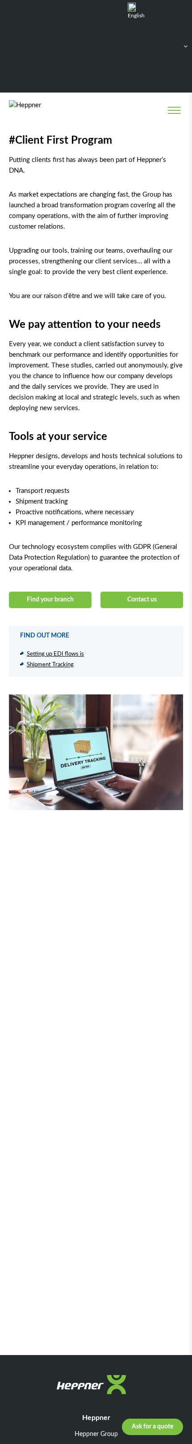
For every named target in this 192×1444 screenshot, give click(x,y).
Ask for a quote (152, 1427)
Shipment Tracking (50, 665)
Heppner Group (96, 1434)
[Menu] (174, 110)
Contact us (142, 600)
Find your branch (50, 600)
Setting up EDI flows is (55, 654)
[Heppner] (45, 110)
